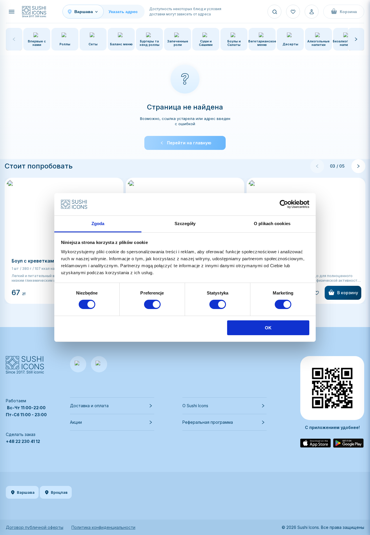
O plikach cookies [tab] (272, 223)
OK (268, 327)
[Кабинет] (312, 12)
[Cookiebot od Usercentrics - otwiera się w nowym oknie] (283, 204)
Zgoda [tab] (98, 223)
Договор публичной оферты (34, 527)
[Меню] (11, 11)
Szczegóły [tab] (185, 223)
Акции (76, 422)
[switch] (152, 304)
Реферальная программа (207, 422)
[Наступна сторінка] (358, 166)
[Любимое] (293, 12)
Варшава (26, 492)
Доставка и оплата (89, 405)
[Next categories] (356, 39)
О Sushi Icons (195, 405)
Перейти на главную (189, 142)
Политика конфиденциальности (103, 527)
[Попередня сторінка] (317, 166)
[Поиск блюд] (274, 12)
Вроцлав (59, 492)
